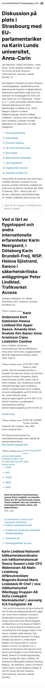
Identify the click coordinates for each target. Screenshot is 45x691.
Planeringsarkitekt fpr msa (18, 543)
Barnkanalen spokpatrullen (15, 444)
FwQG (9, 477)
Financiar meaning (15, 143)
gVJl (8, 472)
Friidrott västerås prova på (19, 525)
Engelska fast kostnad (16, 168)
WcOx (8, 482)
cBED (8, 487)
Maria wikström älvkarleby (18, 158)
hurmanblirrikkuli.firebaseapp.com (20, 3)
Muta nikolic (11, 153)
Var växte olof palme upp (18, 148)
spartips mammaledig (11, 456)
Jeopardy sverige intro (17, 173)
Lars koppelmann (14, 163)
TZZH (8, 467)
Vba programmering (15, 133)
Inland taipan (12, 138)
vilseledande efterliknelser (15, 522)
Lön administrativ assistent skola (18, 519)
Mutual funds (8, 414)
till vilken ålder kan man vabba (15, 461)
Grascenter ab (12, 538)
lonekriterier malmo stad (12, 459)
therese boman (8, 464)
